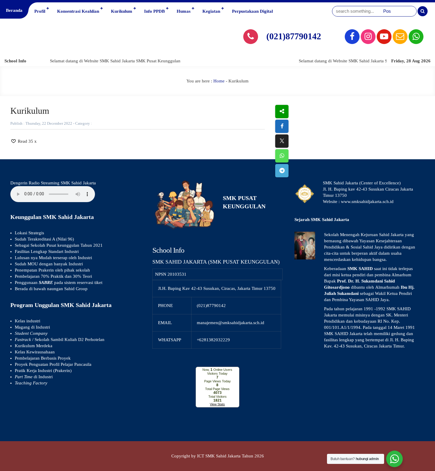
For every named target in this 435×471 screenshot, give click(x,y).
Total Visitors (217, 396)
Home (219, 81)
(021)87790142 (293, 36)
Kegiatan (211, 11)
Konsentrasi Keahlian (78, 11)
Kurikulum (121, 11)
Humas (184, 11)
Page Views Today (217, 381)
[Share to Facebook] (282, 126)
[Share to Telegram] (282, 170)
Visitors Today (217, 373)
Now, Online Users (217, 369)
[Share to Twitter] (282, 141)
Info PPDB (154, 11)
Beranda (14, 10)
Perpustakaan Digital (252, 11)
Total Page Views (217, 389)
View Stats (217, 404)
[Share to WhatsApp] (282, 156)
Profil (39, 11)
